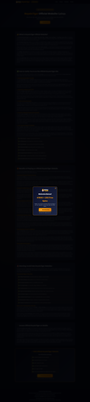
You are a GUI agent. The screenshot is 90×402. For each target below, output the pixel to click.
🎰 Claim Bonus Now (45, 209)
